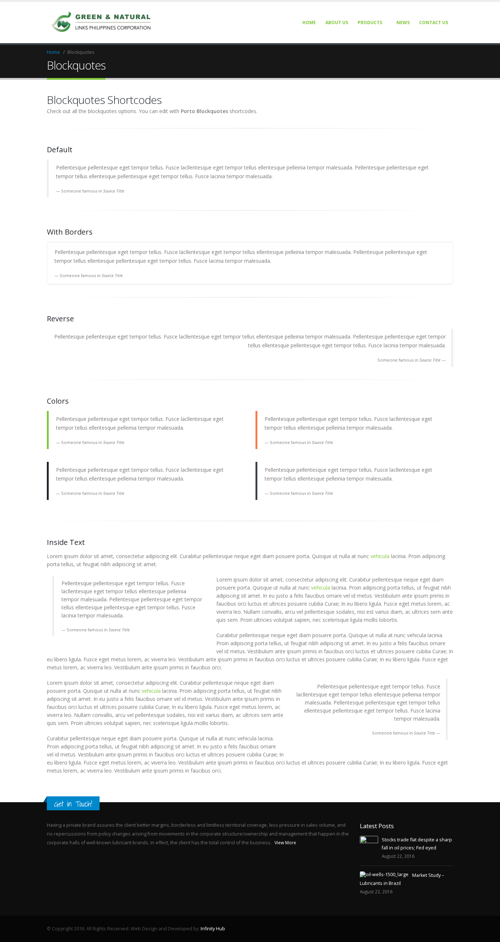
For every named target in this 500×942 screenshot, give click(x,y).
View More (286, 843)
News (403, 22)
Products (370, 22)
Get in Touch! (73, 804)
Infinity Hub (213, 929)
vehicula (379, 556)
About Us (336, 22)
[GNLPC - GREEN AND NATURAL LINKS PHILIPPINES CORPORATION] (102, 22)
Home (309, 22)
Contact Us (433, 22)
